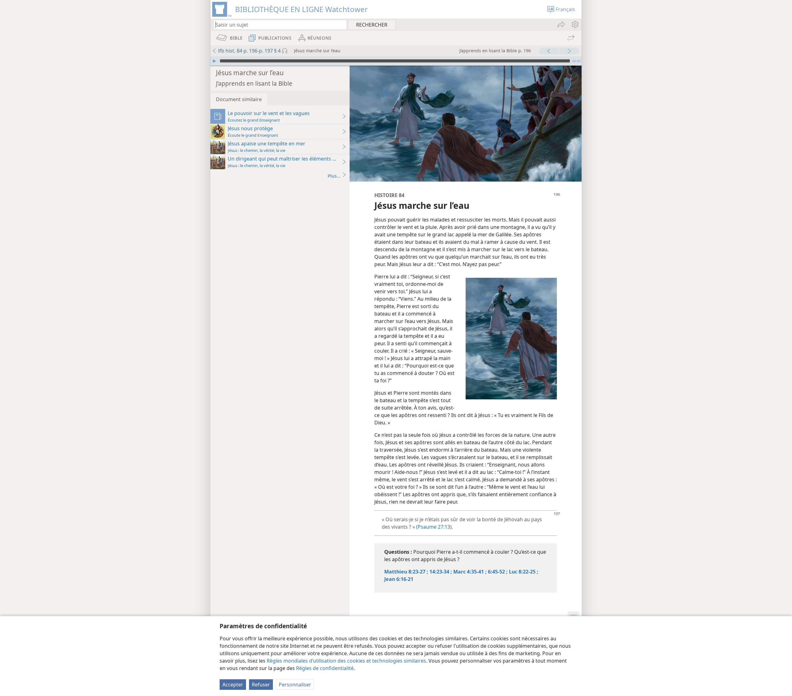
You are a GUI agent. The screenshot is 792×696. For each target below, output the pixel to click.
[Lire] (214, 60)
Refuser (261, 684)
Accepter (232, 684)
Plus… (334, 176)
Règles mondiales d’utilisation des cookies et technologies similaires (346, 660)
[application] (396, 61)
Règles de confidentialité (325, 668)
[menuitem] (574, 24)
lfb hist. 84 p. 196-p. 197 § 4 (249, 50)
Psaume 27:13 (434, 526)
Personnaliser (295, 684)
